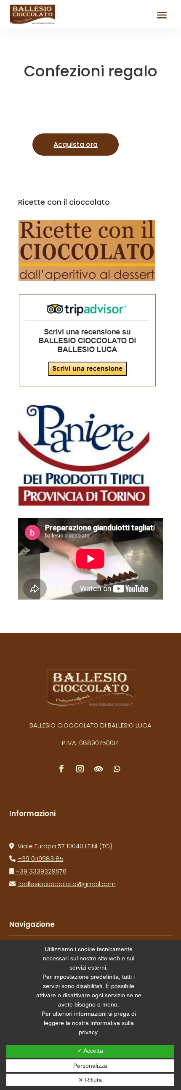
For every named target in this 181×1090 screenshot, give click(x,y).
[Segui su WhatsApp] (117, 768)
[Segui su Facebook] (61, 768)
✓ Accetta (90, 1050)
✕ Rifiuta (90, 1080)
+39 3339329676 (40, 871)
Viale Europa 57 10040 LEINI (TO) (64, 846)
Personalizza (90, 1065)
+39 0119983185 (41, 858)
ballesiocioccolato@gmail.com (67, 883)
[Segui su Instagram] (80, 768)
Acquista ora (75, 144)
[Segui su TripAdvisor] (98, 768)
